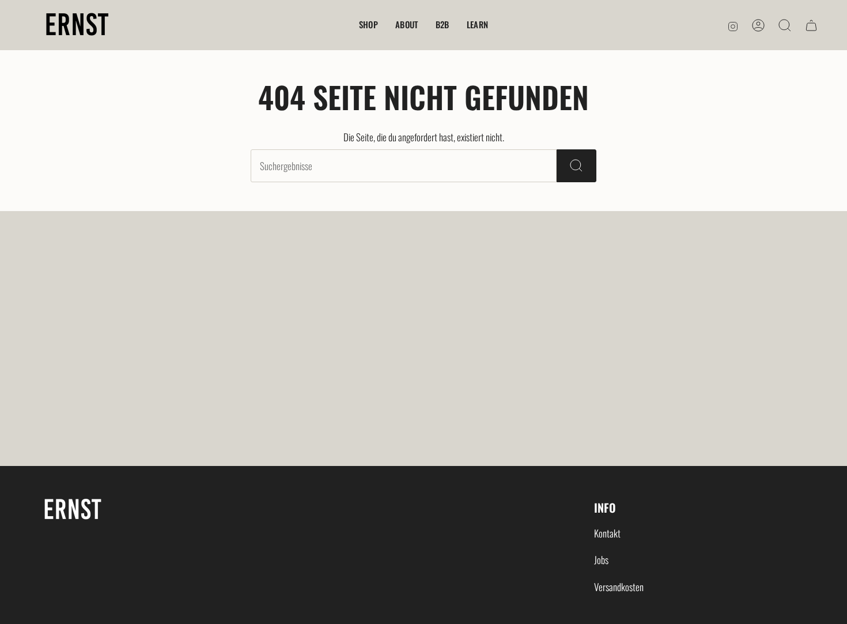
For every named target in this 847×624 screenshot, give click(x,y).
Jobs (601, 559)
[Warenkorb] (811, 25)
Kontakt (607, 533)
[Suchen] (576, 165)
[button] (368, 25)
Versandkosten (619, 587)
